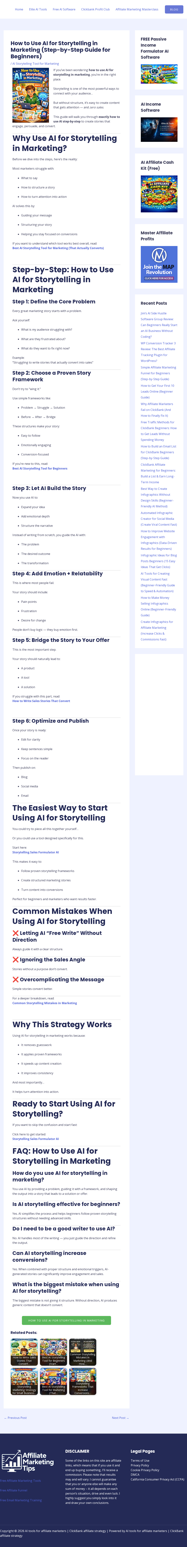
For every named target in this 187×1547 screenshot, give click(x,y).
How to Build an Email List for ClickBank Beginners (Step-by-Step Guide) (158, 452)
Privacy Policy (140, 1465)
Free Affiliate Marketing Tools (20, 1481)
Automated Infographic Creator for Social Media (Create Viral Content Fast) (159, 519)
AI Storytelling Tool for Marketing (35, 64)
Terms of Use (140, 1461)
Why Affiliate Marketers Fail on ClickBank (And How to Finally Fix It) (157, 410)
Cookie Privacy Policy (145, 1470)
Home (19, 9)
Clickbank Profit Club (95, 9)
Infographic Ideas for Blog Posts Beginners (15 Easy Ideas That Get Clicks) (159, 561)
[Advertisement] (159, 714)
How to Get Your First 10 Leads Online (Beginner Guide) (157, 391)
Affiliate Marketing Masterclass (137, 9)
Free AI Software (64, 9)
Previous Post (15, 1418)
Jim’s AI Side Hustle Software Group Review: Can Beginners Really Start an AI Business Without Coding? (159, 325)
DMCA (135, 1475)
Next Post (120, 1418)
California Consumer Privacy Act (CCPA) (157, 1479)
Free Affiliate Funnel (13, 1490)
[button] (66, 1320)
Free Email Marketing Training (21, 1500)
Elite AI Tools (38, 9)
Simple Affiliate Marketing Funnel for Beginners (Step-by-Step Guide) (158, 373)
